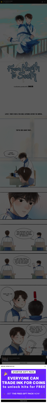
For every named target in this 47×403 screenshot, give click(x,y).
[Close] (45, 366)
